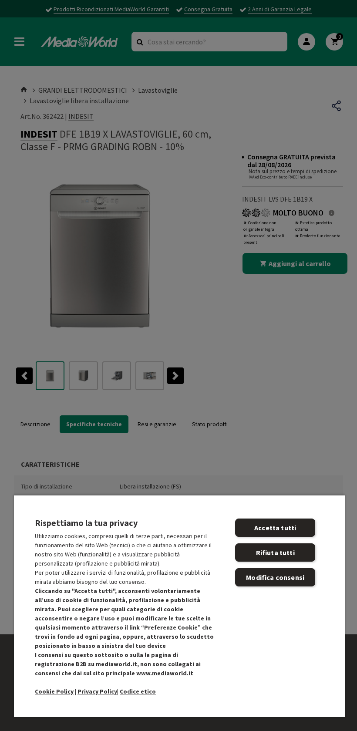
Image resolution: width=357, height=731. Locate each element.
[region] (179, 606)
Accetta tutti (275, 527)
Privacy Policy (97, 691)
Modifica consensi (275, 577)
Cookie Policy (54, 691)
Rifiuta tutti (275, 552)
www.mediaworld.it (164, 673)
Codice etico (138, 691)
